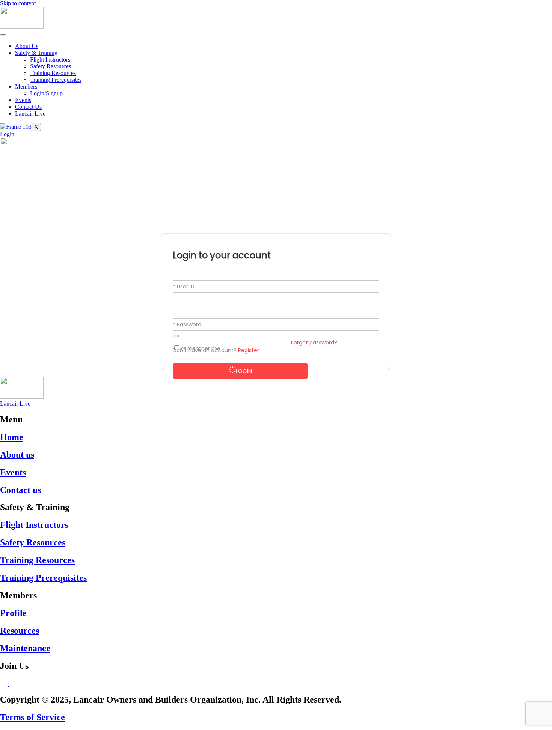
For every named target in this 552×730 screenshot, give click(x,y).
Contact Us (28, 107)
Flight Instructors (50, 59)
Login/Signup (46, 93)
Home (11, 437)
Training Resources (53, 73)
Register (248, 350)
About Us (26, 46)
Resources (19, 630)
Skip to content (18, 3)
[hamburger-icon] (3, 35)
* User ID (184, 286)
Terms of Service (32, 717)
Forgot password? (314, 342)
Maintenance (25, 648)
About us (17, 455)
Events (23, 100)
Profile (13, 613)
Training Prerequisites (55, 80)
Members (26, 86)
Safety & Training (36, 53)
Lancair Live (30, 113)
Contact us (20, 490)
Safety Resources (50, 66)
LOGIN (244, 371)
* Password (187, 324)
